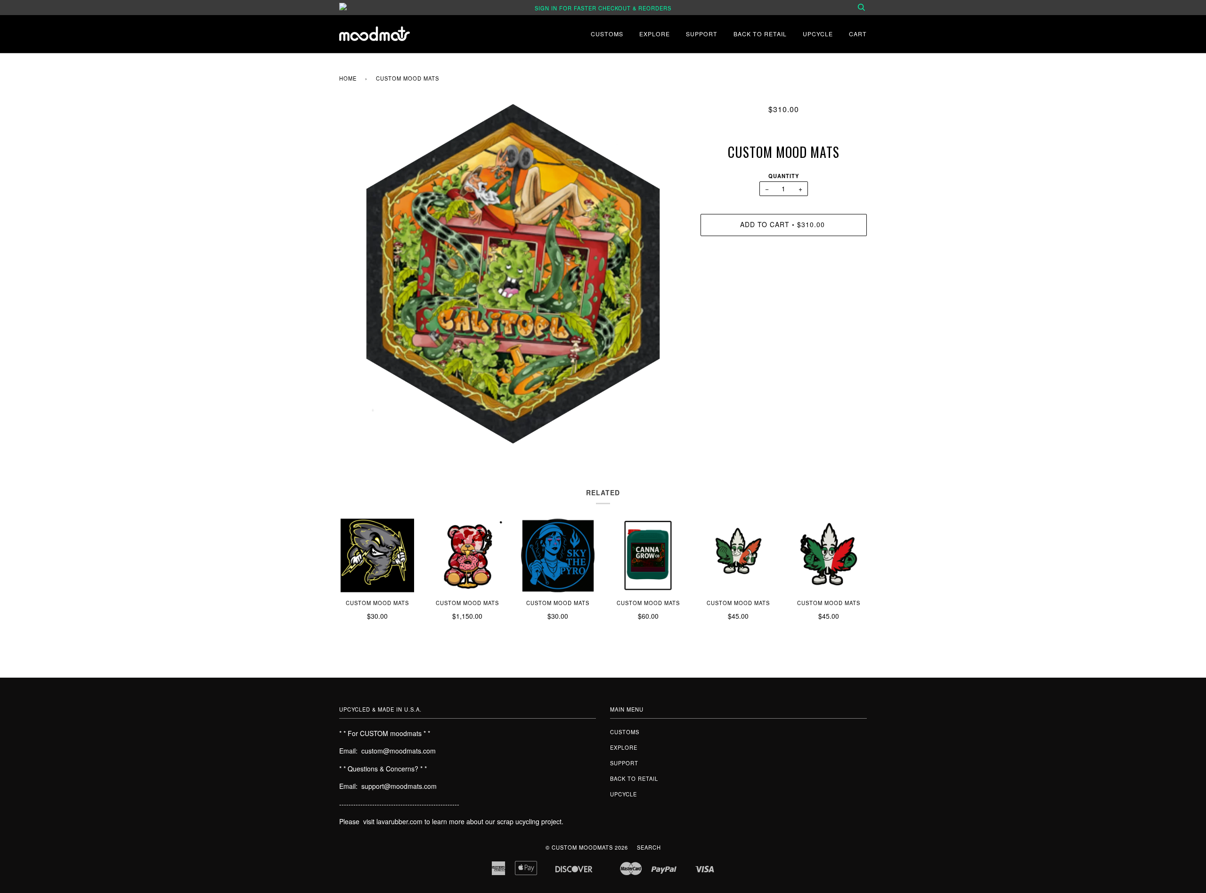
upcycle (818, 34)
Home (348, 78)
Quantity (783, 176)
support (701, 34)
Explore (654, 34)
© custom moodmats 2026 (587, 847)
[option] (512, 273)
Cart (858, 34)
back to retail (760, 34)
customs (607, 34)
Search (649, 847)
